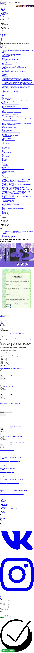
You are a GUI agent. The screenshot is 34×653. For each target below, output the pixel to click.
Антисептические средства (6, 133)
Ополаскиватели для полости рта (11, 62)
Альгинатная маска (15, 114)
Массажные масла (6, 88)
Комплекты (4, 132)
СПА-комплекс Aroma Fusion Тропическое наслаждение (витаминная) (17, 85)
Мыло (18, 104)
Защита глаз (13, 127)
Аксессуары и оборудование (6, 138)
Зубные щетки (18, 62)
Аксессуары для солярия (11, 140)
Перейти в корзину (3, 47)
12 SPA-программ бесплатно (8, 650)
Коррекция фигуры (18, 231)
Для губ (9, 116)
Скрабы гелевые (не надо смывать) (20, 50)
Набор (12, 113)
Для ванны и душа (5, 109)
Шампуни (3, 64)
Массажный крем (13, 118)
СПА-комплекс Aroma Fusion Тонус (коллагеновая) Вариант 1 (14, 81)
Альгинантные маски (5, 105)
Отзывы (3, 501)
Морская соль (7, 86)
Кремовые (3, 54)
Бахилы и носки (10, 236)
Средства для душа (21, 169)
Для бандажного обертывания (17, 89)
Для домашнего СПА (18, 93)
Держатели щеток (23, 62)
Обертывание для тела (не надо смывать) (8, 50)
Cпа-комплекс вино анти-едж (17, 78)
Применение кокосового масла (6, 507)
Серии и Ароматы (12, 231)
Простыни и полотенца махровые (18, 170)
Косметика (3, 135)
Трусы (11, 130)
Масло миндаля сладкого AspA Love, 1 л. (6, 386)
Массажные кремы (5, 59)
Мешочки (16, 67)
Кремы (9, 59)
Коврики (7, 132)
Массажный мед (16, 59)
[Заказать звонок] (17, 597)
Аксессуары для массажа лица (22, 67)
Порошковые (10, 54)
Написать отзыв (2, 3)
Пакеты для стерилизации (23, 133)
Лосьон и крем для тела (16, 116)
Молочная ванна (16, 108)
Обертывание (26, 108)
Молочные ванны (26, 86)
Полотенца (10, 132)
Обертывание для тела (5, 112)
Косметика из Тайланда (5, 506)
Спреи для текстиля (22, 71)
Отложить (3, 315)
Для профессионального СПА (26, 93)
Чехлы (19, 132)
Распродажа (30, 231)
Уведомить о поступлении (4, 330)
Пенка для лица (17, 65)
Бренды (6, 231)
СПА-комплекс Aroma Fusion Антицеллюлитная (14, 82)
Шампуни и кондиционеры (11, 106)
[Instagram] (17, 593)
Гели (10, 59)
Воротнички (4, 127)
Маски (4, 66)
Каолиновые (11, 55)
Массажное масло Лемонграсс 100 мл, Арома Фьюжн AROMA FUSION (11, 436)
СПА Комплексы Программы (10, 93)
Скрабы (18, 66)
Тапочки (14, 236)
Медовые (14, 55)
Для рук (16, 105)
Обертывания (16, 91)
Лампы (3, 204)
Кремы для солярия (5, 140)
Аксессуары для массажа (19, 210)
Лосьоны (12, 59)
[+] (11, 328)
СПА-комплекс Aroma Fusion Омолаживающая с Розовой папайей (19, 84)
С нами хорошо (4, 505)
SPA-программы (15, 232)
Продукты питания (10, 232)
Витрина (19, 232)
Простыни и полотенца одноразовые (7, 170)
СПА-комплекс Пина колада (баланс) (7, 78)
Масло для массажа (12, 210)
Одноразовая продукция (5, 73)
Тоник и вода (13, 67)
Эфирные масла (4, 71)
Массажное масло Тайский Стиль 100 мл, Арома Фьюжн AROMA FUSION (11, 403)
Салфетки (16, 132)
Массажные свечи (16, 86)
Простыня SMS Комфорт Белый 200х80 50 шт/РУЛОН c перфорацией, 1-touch (12, 368)
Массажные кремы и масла (11, 66)
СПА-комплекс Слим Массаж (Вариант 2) (25, 79)
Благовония (12, 71)
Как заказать (4, 512)
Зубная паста (7, 108)
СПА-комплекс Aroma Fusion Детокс (17, 83)
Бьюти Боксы (21, 86)
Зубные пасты (4, 62)
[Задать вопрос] (17, 598)
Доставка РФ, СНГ (5, 504)
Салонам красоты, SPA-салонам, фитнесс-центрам (9, 508)
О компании (4, 500)
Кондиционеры (7, 64)
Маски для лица (4, 120)
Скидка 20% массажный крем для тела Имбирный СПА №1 (11, 100)
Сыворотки (17, 208)
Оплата (3, 511)
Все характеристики (3, 324)
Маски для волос (12, 64)
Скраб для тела (15, 104)
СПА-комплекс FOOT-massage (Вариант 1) (12, 79)
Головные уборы (8, 127)
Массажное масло (10, 104)
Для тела (6, 104)
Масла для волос (21, 208)
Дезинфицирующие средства (14, 133)
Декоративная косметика (11, 65)
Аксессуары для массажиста (13, 90)
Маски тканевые (4, 65)
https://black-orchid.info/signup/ (28, 339)
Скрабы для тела (10, 87)
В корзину (2, 329)
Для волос (27, 113)
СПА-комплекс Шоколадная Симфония (19, 80)
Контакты (3, 499)
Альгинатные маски (24, 66)
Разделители (6, 236)
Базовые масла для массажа (6, 169)
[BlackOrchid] (2, 16)
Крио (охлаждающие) (15, 54)
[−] (1, 328)
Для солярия (8, 118)
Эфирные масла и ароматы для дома (10, 124)
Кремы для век (6, 67)
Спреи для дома (16, 71)
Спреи (5, 204)
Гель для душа (12, 86)
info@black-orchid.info (3, 524)
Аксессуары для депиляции (15, 135)
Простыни (13, 132)
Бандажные (7, 55)
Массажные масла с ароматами (9, 91)
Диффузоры (8, 71)
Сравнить (7, 315)
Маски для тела (15, 87)
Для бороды (6, 206)
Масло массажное (11, 108)
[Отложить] (1, 365)
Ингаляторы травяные (13, 204)
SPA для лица (4, 93)
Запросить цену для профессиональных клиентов (17, 333)
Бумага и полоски (8, 135)
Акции (9, 231)
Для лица (3, 104)
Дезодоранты (11, 105)
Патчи (20, 66)
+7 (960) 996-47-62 (3, 34)
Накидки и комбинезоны (6, 130)
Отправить (2, 617)
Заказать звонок (2, 518)
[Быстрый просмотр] (5, 365)
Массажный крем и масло (16, 113)
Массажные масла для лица (14, 169)
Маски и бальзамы (12, 208)
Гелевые (6, 54)
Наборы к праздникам (5, 89)
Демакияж (9, 67)
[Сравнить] (3, 365)
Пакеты (3, 236)
